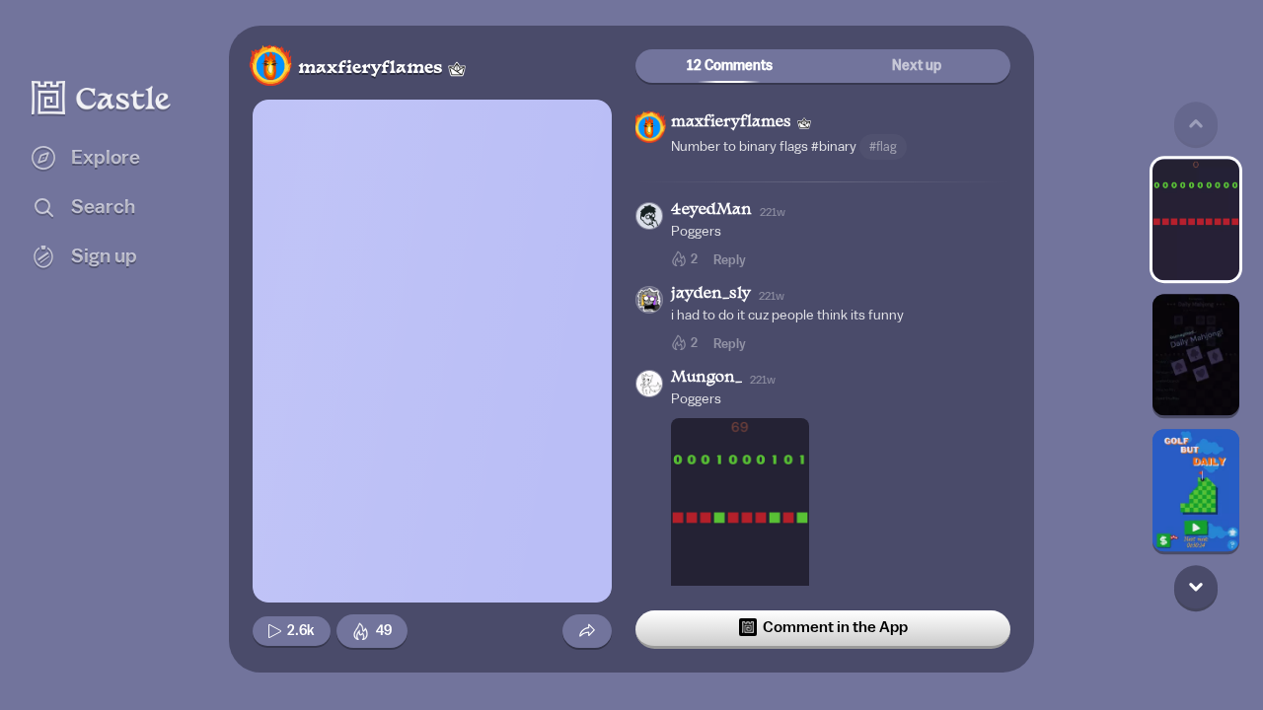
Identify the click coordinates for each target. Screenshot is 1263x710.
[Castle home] (102, 97)
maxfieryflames (370, 68)
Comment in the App (835, 627)
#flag (883, 146)
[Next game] (1196, 586)
